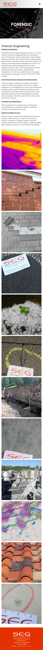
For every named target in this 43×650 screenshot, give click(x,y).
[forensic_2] (22, 232)
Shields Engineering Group (23, 646)
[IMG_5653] (22, 356)
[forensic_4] (22, 480)
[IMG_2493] (22, 604)
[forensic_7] (22, 191)
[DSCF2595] (22, 562)
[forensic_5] (22, 149)
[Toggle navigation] (40, 4)
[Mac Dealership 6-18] (22, 521)
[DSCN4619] (22, 273)
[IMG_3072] (22, 438)
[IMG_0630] (22, 315)
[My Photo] (22, 397)
